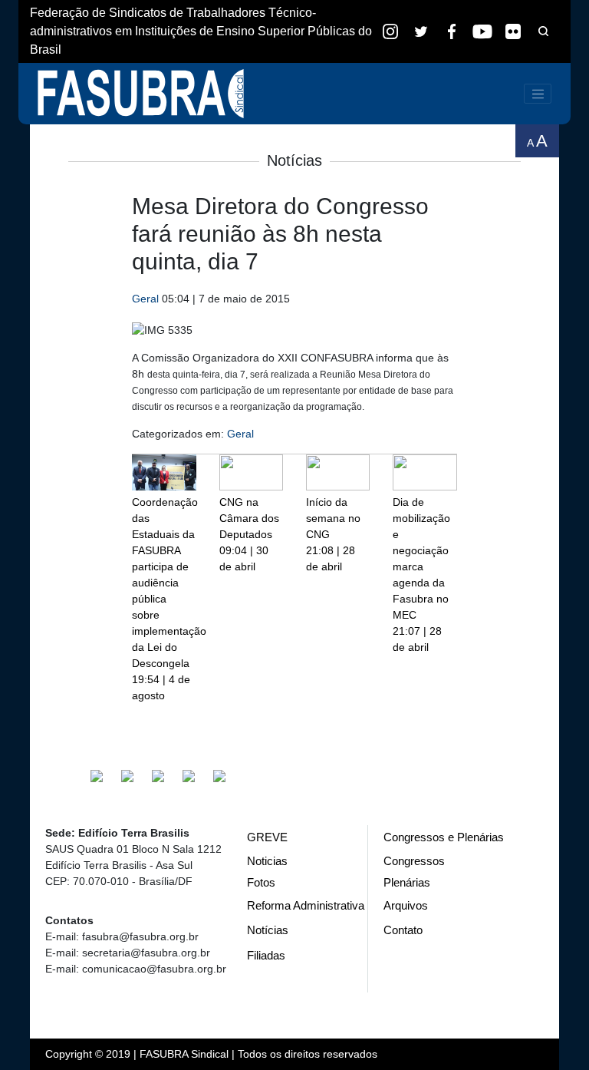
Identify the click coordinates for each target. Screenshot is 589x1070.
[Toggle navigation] (537, 94)
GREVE (267, 837)
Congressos (414, 860)
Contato (403, 929)
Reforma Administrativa (305, 905)
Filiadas (266, 955)
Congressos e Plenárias (443, 837)
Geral (145, 298)
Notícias (267, 929)
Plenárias (406, 882)
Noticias (267, 860)
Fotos (261, 882)
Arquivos (405, 905)
